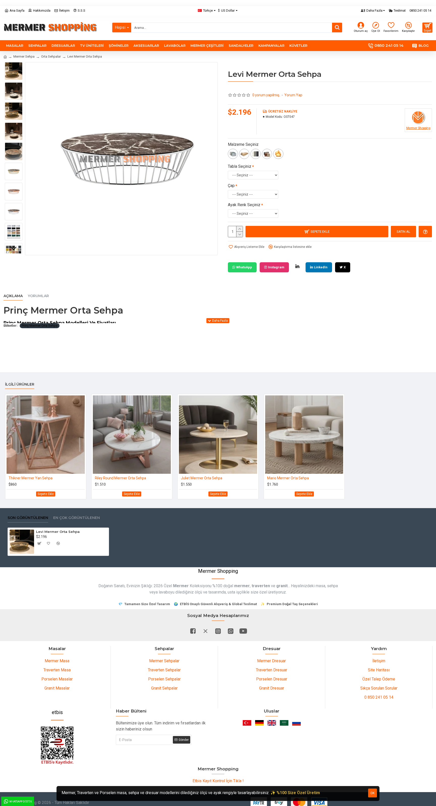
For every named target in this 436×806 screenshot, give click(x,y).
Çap (231, 185)
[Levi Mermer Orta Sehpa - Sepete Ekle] (39, 543)
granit (282, 585)
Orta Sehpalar (51, 56)
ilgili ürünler (19, 384)
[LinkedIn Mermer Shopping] (297, 266)
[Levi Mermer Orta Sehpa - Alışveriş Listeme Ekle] (48, 543)
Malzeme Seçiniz (243, 144)
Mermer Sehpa (24, 56)
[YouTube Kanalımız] (243, 631)
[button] (14, 66)
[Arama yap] (337, 27)
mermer (242, 585)
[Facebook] (193, 631)
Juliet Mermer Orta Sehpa (201, 478)
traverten (261, 585)
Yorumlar (38, 296)
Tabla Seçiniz (239, 166)
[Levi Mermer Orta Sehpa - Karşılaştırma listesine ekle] (58, 543)
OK (372, 793)
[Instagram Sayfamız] (218, 631)
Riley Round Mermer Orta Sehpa (120, 478)
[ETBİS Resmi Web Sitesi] (57, 746)
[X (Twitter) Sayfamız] (205, 631)
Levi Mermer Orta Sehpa (58, 532)
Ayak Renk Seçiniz (244, 204)
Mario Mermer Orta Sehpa (288, 478)
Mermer (181, 585)
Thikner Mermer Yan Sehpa (30, 478)
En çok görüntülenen (76, 518)
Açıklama (13, 296)
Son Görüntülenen (28, 518)
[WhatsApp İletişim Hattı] (231, 631)
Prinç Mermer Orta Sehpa (40, 325)
